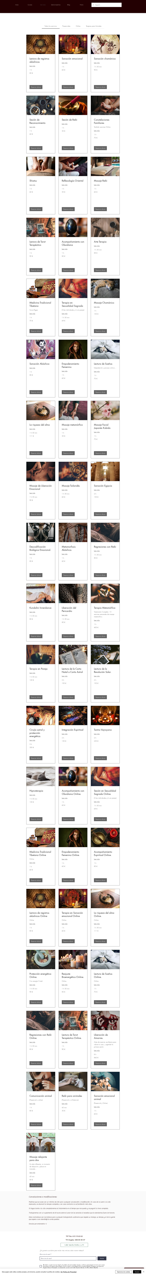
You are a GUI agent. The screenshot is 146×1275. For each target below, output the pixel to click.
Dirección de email (45, 1254)
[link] (51, 26)
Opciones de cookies (123, 1272)
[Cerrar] (143, 1271)
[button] (35, 87)
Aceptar (137, 1272)
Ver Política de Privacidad (68, 1272)
